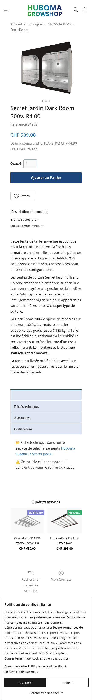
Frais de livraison (24, 149)
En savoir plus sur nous (21, 672)
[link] (46, 691)
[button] (7, 9)
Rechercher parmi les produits (30, 585)
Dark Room (19, 29)
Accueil (16, 24)
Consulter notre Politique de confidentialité (35, 666)
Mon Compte (61, 579)
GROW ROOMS (59, 24)
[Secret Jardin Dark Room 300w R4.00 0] (46, 67)
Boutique (34, 24)
